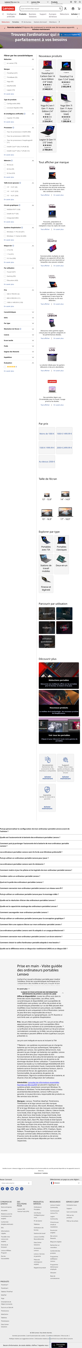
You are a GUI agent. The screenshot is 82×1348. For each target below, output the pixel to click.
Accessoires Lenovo (37, 1249)
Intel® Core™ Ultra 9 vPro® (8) (5, 147)
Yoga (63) (5, 82)
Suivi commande (72, 1212)
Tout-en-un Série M (7, 1307)
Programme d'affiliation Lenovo (54, 1259)
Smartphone (37, 1173)
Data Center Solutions (37, 1243)
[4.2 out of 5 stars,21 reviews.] (47, 85)
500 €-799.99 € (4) (5, 295)
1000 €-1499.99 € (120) (5, 303)
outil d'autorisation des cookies (36, 1336)
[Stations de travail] (47, 22)
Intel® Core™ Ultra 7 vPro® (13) (5, 152)
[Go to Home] (8, 8)
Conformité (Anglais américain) (7, 1223)
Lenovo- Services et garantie (39, 1255)
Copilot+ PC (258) (5, 119)
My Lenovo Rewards (53, 1237)
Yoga (2, 1298)
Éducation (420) (5, 281)
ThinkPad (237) (5, 74)
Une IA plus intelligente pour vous (39, 1215)
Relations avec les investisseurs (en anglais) (6, 1216)
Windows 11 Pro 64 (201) (5, 232)
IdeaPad (3, 1295)
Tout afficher (45, 196)
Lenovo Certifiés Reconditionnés (39, 1238)
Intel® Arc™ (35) (5, 214)
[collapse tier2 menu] (59, 22)
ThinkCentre (5, 1311)
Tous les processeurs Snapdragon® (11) (5, 142)
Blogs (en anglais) (55, 1242)
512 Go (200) (5, 259)
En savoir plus (9, 95)
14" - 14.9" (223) (5, 192)
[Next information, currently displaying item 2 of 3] (77, 29)
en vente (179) (5, 64)
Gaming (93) (5, 277)
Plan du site (65, 1336)
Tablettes (37, 1224)
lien (20, 1168)
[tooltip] (24, 115)
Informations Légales (5, 1232)
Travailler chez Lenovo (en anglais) (5, 1239)
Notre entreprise (6, 1207)
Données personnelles (19, 1336)
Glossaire (53, 1273)
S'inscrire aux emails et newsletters (54, 1224)
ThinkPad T (4, 1285)
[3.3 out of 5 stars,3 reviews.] (47, 117)
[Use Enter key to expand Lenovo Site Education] (47, 2)
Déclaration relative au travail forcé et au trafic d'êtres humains (54, 1339)
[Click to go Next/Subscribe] (28, 1183)
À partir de (47, 89)
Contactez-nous (72, 1205)
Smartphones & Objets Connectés (6, 1303)
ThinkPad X (4, 1288)
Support (69, 1208)
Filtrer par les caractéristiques (18, 56)
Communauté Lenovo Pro (54, 1212)
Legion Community (54, 1218)
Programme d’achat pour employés (54, 1267)
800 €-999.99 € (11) (5, 299)
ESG (2, 1228)
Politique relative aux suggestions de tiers (21, 1339)
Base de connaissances (54, 1277)
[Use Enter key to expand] (69, 9)
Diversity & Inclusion (4, 1246)
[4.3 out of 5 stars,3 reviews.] (66, 83)
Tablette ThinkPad (6, 1292)
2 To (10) (5, 251)
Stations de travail (39, 1233)
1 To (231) (5, 255)
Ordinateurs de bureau (38, 1229)
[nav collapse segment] (79, 14)
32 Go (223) (5, 174)
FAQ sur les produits (70, 1216)
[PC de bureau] (32, 22)
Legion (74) (5, 91)
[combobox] (39, 8)
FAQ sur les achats (72, 1221)
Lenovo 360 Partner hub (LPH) (23, 1210)
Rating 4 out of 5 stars (5, 368)
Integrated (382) (5, 219)
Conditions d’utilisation (53, 1336)
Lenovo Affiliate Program (6, 1252)
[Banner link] (41, 28)
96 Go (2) (5, 165)
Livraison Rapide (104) (5, 108)
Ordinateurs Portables (38, 1208)
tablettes (45, 1173)
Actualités (4, 1210)
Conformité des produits (55, 1252)
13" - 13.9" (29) (5, 188)
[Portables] (19, 22)
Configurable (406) (5, 104)
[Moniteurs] (57, 22)
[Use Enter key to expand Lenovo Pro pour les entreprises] (27, 2)
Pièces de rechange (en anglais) (38, 1262)
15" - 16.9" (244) (5, 196)
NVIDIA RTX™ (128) (5, 210)
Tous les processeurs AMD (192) (5, 137)
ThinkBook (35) (5, 78)
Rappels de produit (40, 1268)
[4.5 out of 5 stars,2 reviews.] (66, 117)
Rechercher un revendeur (54, 1246)
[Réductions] (10, 22)
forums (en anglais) (53, 1231)
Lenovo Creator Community (55, 1206)
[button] (71, 2)
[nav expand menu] (3, 14)
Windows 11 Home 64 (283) (5, 237)
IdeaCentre (4, 1314)
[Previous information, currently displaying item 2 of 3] (4, 29)
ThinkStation (5, 1321)
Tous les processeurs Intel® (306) (5, 133)
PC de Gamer (38, 1221)
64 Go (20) (5, 170)
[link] (80, 2)
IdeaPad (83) (5, 86)
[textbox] (66, 1183)
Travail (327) (5, 273)
